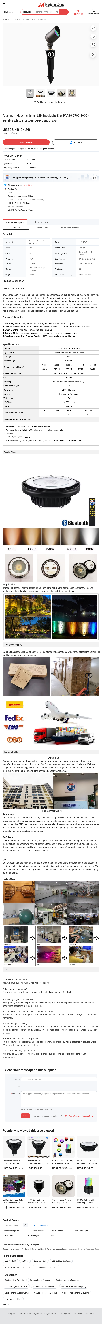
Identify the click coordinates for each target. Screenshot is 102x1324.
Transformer (8, 1235)
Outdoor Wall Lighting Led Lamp (75, 1293)
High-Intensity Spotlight (47, 1267)
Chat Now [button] (77, 142)
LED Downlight (33, 1235)
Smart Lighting (57, 1230)
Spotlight (43, 19)
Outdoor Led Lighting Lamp (44, 1286)
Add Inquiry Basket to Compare (51, 102)
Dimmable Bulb (40, 1261)
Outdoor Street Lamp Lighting (73, 1286)
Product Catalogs (40, 1225)
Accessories (56, 1235)
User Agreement (66, 1313)
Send (25, 1115)
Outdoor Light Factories (14, 1280)
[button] (91, 227)
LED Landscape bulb (35, 1230)
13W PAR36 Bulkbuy (13, 1299)
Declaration (78, 1313)
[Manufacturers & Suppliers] (51, 4)
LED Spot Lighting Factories (16, 1286)
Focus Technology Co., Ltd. (33, 1313)
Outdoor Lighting (31, 19)
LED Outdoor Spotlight (61, 1261)
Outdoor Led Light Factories (67, 1280)
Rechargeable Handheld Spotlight (18, 1267)
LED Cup (25, 1261)
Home (5, 19)
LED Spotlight (10, 1261)
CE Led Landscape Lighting (45, 1293)
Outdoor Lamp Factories (40, 1280)
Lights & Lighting (16, 19)
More (5, 1304)
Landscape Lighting (11, 1230)
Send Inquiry (26, 142)
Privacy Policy (90, 1313)
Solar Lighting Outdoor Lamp (17, 1293)
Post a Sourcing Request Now (79, 1116)
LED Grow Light (81, 1230)
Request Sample (47, 148)
